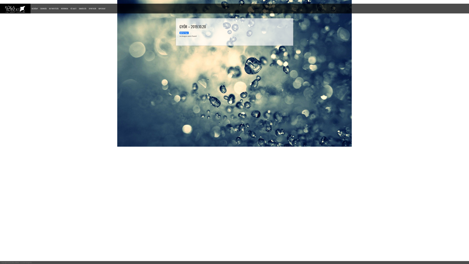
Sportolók (92, 8)
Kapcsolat (102, 8)
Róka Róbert (15, 262)
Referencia (64, 8)
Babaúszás (82, 8)
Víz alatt (73, 8)
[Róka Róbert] (16, 10)
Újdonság (43, 8)
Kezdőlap (35, 8)
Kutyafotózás (54, 8)
